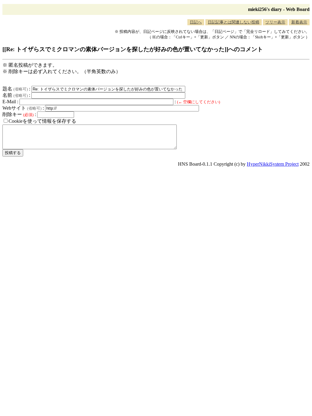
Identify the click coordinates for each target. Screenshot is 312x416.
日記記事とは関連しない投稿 (233, 22)
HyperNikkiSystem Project (273, 164)
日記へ (196, 22)
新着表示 (299, 22)
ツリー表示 (275, 22)
